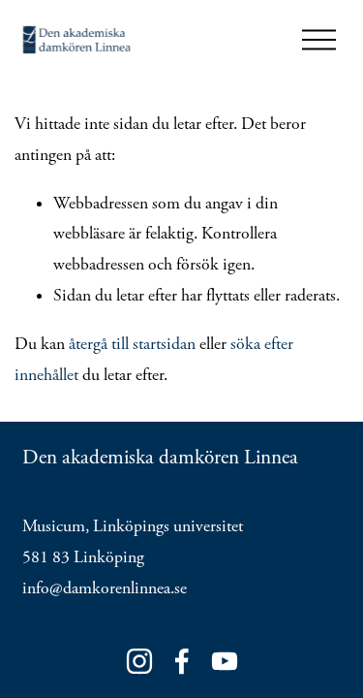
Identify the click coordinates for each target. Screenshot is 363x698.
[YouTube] (224, 661)
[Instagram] (139, 661)
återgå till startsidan (132, 344)
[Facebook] (182, 661)
